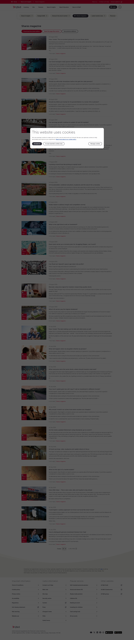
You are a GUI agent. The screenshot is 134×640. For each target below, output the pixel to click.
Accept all (37, 143)
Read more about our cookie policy (66, 139)
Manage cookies (95, 143)
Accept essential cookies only (53, 143)
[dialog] (67, 138)
